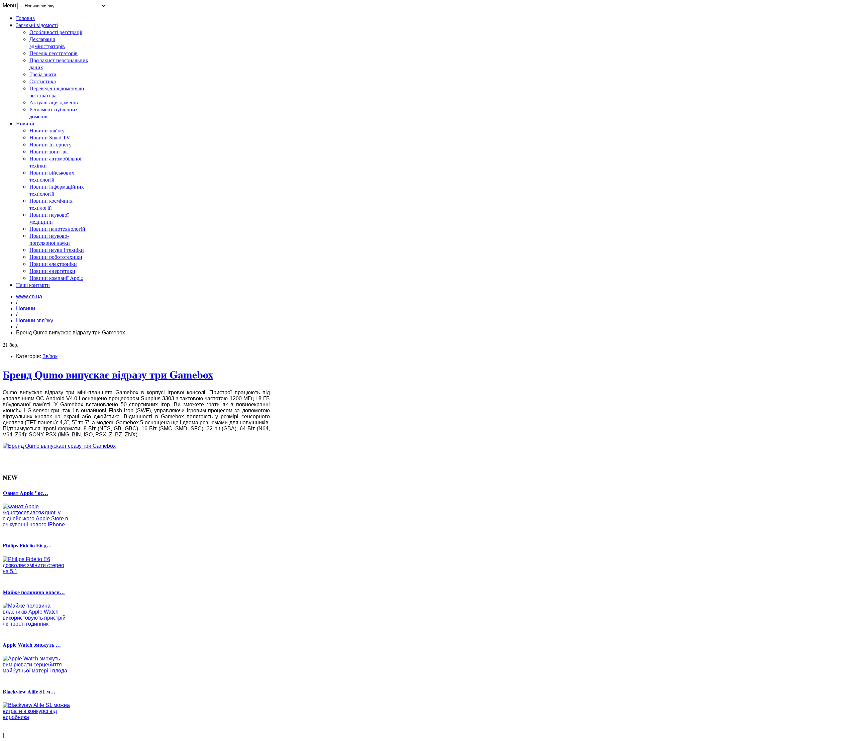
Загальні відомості (37, 24)
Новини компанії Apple (56, 277)
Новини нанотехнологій (57, 228)
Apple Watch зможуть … (32, 644)
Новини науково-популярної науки (49, 239)
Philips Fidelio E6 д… (27, 545)
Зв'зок (50, 356)
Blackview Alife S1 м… (29, 691)
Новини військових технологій (51, 176)
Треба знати (43, 74)
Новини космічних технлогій (51, 204)
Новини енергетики (52, 270)
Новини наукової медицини (49, 218)
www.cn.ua (29, 296)
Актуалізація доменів (53, 102)
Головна (25, 17)
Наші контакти (33, 284)
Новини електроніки (53, 263)
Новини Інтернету (50, 144)
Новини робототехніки (55, 256)
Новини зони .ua (48, 151)
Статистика (42, 81)
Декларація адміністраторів (47, 42)
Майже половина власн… (34, 592)
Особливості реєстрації (55, 31)
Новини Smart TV (49, 137)
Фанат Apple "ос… (25, 493)
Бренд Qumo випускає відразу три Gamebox (108, 374)
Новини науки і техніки (56, 249)
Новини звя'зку (47, 130)
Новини (25, 123)
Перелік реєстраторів (53, 53)
